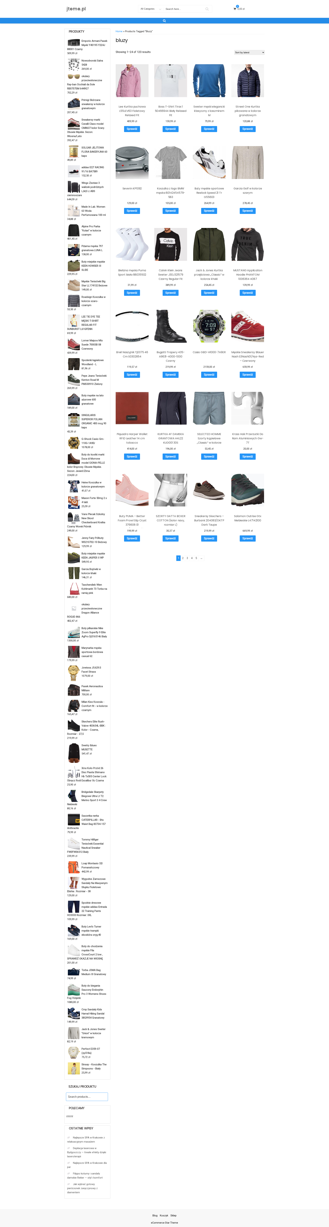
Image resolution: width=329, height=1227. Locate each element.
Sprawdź (132, 129)
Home (119, 31)
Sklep (173, 1215)
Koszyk (164, 1215)
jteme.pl (76, 9)
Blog (155, 1215)
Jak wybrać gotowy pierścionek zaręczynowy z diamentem (82, 1188)
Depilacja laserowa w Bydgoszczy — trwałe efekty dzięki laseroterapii (86, 1152)
